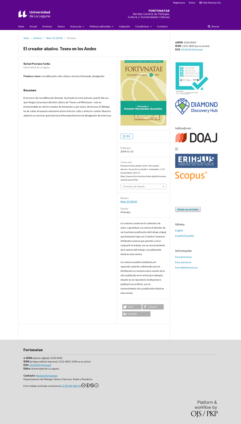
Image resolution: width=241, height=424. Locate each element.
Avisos (61, 26)
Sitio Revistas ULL (211, 2)
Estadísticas (142, 26)
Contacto (162, 26)
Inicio (21, 26)
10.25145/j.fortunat (192, 49)
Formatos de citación (134, 186)
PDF (127, 136)
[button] (132, 307)
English (179, 230)
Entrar (192, 2)
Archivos (47, 26)
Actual (33, 26)
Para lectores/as (183, 257)
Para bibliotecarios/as (186, 267)
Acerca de (76, 26)
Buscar (215, 26)
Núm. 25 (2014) (54, 38)
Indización (124, 26)
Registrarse (179, 2)
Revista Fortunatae (46, 375)
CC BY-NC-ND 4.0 (71, 385)
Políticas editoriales (100, 26)
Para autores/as (183, 262)
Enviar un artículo (188, 209)
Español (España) (184, 235)
